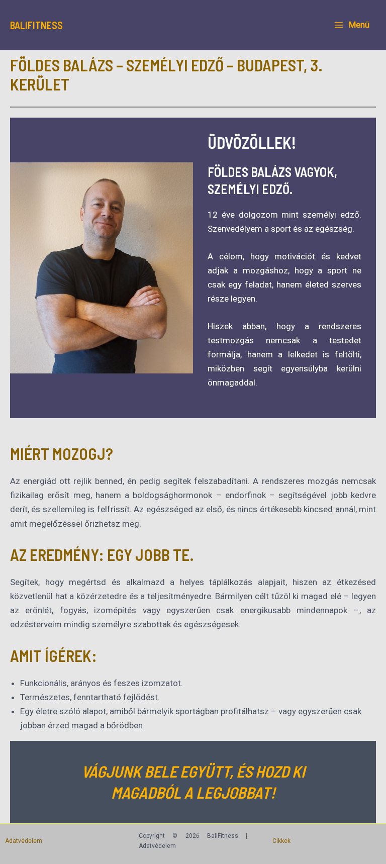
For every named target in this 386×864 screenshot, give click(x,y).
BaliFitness (36, 25)
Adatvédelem (23, 840)
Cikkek (281, 840)
